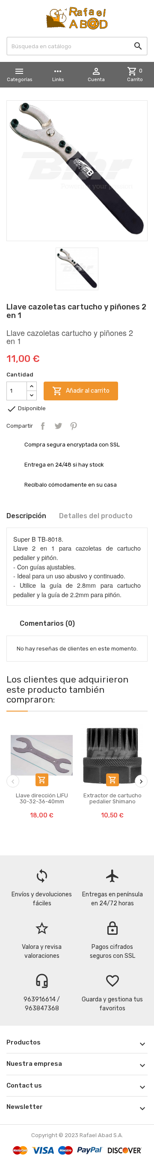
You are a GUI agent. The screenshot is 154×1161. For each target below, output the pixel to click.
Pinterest (73, 426)
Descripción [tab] (26, 516)
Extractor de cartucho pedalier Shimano (112, 798)
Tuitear (58, 426)
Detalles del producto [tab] (96, 516)
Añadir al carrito (81, 391)
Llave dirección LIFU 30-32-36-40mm (42, 798)
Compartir (43, 426)
